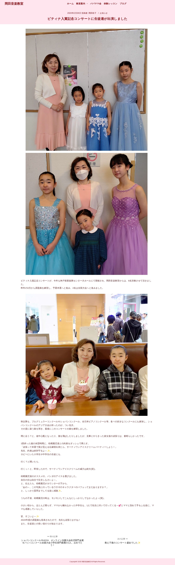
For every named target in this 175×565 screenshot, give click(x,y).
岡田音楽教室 (14, 3)
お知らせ (104, 13)
